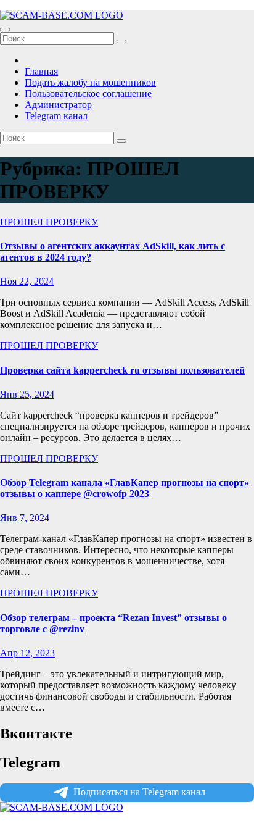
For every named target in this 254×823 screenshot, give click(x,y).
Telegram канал (56, 116)
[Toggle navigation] (5, 29)
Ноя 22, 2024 (27, 281)
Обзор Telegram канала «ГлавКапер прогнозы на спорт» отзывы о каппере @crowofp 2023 (124, 488)
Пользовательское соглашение (88, 93)
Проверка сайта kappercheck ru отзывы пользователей (122, 370)
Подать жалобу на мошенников (90, 82)
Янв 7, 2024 (24, 517)
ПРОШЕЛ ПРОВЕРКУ (49, 222)
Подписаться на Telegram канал (139, 792)
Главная (41, 71)
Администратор (58, 104)
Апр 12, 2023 (27, 653)
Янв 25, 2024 (27, 394)
